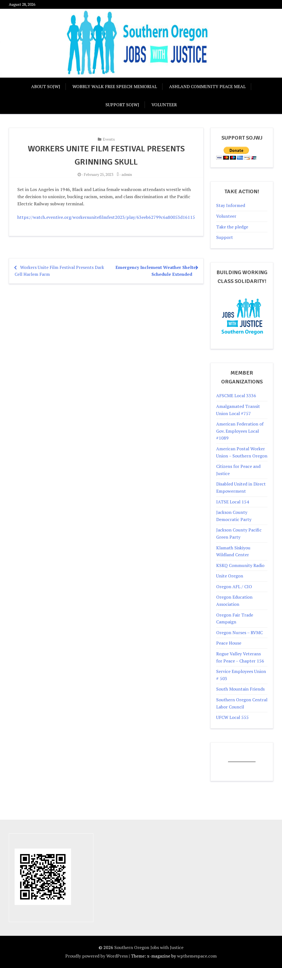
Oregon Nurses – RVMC (239, 632)
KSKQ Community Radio (240, 565)
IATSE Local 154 (232, 502)
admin (126, 174)
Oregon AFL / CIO (234, 586)
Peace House (228, 643)
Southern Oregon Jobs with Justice (148, 947)
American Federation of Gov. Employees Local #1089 (240, 431)
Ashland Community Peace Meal (207, 86)
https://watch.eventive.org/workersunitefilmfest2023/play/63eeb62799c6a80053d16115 (106, 217)
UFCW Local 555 (232, 717)
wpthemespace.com (197, 956)
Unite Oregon (229, 576)
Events (109, 139)
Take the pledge (232, 227)
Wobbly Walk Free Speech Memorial (114, 86)
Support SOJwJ (122, 105)
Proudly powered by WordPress (96, 956)
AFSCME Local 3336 (236, 395)
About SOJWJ (45, 86)
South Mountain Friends (240, 689)
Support (224, 237)
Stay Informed (230, 205)
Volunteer (164, 105)
